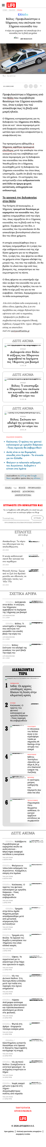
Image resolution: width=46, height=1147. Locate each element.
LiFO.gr (23, 476)
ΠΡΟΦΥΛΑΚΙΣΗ (34, 488)
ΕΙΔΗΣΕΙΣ (12, 10)
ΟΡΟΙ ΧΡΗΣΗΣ (9, 522)
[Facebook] (39, 70)
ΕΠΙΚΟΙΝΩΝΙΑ (23, 1111)
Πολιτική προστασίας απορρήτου (29, 1131)
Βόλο (10, 98)
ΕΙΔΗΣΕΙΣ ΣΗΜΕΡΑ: (14, 437)
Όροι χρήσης (9, 1131)
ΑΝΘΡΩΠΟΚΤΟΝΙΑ (23, 495)
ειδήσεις (36, 478)
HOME (5, 10)
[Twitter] (43, 70)
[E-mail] (36, 86)
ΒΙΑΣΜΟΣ (16, 491)
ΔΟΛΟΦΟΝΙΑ (28, 491)
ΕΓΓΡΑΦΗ (37, 518)
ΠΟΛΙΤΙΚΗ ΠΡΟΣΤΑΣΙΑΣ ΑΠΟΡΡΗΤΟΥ (29, 522)
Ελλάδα (19, 10)
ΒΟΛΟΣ (22, 488)
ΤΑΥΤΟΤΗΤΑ (23, 1108)
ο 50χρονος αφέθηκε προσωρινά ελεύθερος (18, 147)
